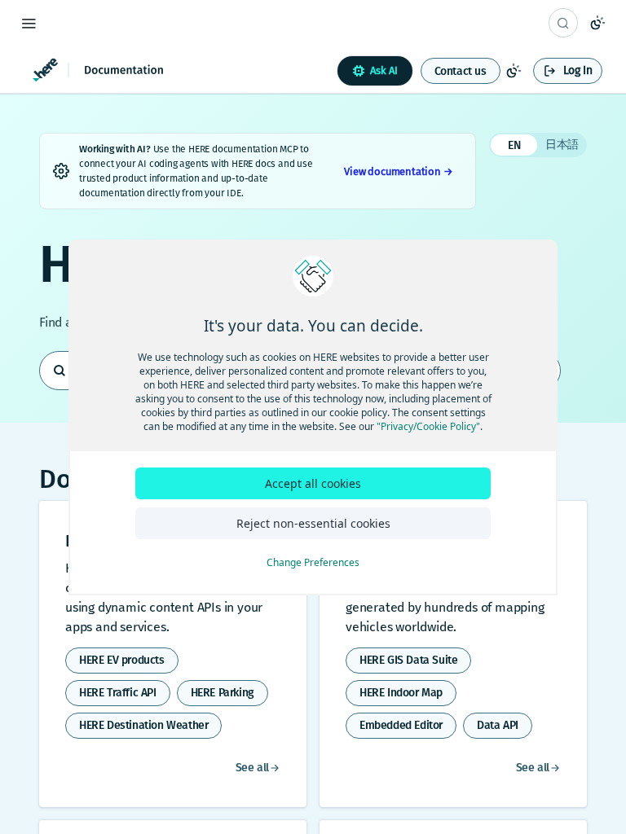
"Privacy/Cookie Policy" (428, 426)
